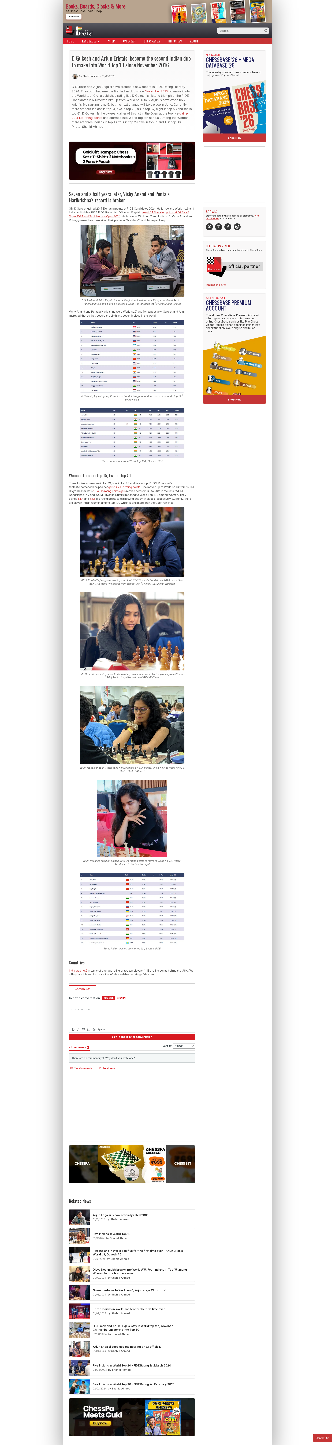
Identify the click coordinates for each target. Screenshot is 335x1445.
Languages (89, 41)
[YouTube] (218, 226)
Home (70, 41)
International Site (216, 284)
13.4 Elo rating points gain (109, 491)
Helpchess (175, 41)
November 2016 (156, 91)
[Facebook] (227, 226)
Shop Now (234, 137)
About (194, 41)
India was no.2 (78, 970)
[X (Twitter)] (209, 226)
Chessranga (152, 41)
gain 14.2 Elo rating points (124, 487)
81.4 (81, 498)
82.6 (92, 498)
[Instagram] (237, 226)
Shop (111, 41)
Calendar (129, 41)
